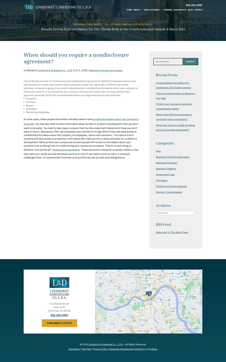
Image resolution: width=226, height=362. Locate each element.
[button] (223, 343)
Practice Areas (152, 10)
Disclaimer (74, 349)
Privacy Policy (100, 349)
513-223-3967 (194, 5)
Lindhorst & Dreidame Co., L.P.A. (55, 70)
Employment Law (165, 174)
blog (158, 151)
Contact (198, 10)
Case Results (180, 10)
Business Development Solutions (127, 349)
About (136, 10)
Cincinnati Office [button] (59, 323)
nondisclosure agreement (66, 149)
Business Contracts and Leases (106, 70)
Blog (190, 10)
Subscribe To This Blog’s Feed (172, 232)
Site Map (86, 349)
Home (129, 10)
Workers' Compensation (169, 192)
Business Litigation (166, 168)
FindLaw (152, 349)
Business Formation (166, 162)
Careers (168, 10)
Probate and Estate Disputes (171, 186)
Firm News (161, 180)
